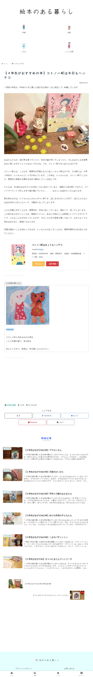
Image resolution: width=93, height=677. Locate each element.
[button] (60, 422)
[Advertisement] (46, 382)
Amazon (38, 264)
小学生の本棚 (11, 405)
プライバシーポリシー (23, 669)
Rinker (41, 249)
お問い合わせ (69, 669)
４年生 (22, 405)
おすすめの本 (32, 405)
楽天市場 (52, 264)
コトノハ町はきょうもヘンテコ (47, 245)
